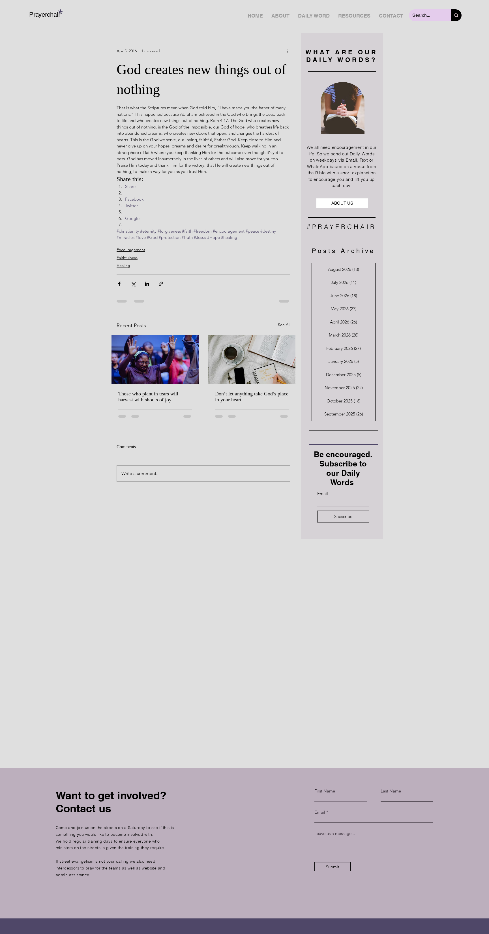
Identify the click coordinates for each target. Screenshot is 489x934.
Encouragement (131, 249)
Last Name (391, 791)
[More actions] (287, 51)
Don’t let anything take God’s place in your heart (251, 396)
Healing (123, 265)
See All (284, 324)
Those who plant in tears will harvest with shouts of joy (148, 396)
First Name (324, 791)
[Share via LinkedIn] (147, 283)
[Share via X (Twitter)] (133, 283)
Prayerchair (44, 14)
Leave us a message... (334, 833)
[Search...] (456, 15)
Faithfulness (127, 257)
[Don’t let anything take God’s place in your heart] (251, 359)
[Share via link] (161, 283)
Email (322, 493)
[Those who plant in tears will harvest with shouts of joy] (155, 359)
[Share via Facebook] (119, 283)
